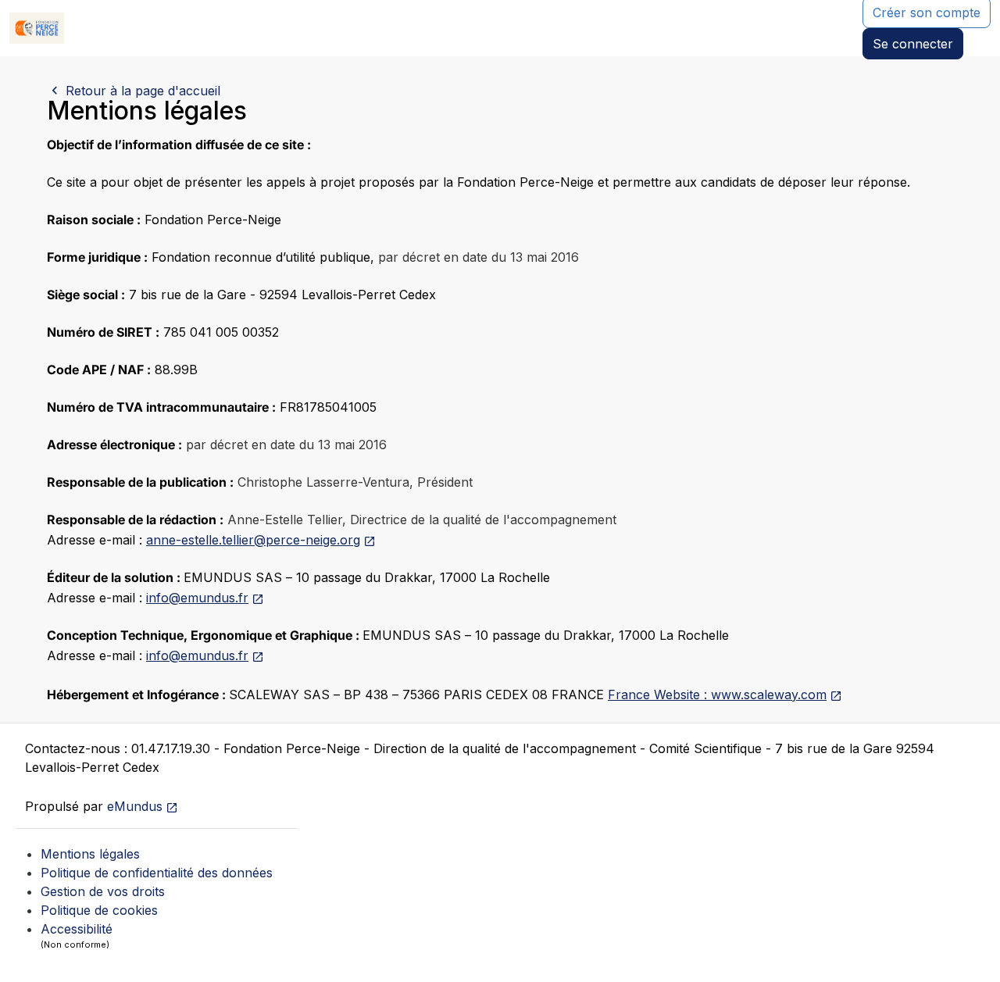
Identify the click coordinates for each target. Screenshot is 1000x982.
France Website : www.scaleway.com (717, 694)
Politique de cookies (99, 910)
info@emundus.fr (197, 597)
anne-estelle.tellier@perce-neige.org (253, 540)
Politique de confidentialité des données (157, 872)
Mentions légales (90, 854)
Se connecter (913, 44)
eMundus (134, 806)
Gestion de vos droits (103, 891)
